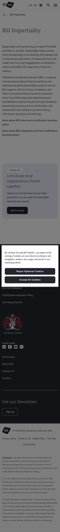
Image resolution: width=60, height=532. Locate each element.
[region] (29, 266)
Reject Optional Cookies (30, 271)
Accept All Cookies (30, 279)
